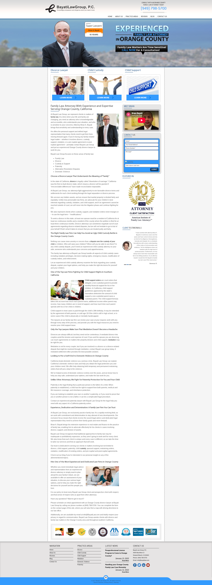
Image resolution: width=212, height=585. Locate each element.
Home (110, 17)
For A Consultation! (141, 50)
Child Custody (81, 553)
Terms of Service (98, 582)
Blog (152, 17)
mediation (112, 340)
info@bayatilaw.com (143, 560)
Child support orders (93, 280)
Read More (125, 560)
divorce (73, 181)
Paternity (80, 564)
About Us (119, 17)
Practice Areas (132, 17)
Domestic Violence (83, 561)
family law (54, 117)
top (106, 577)
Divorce (79, 550)
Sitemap (116, 582)
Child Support (81, 556)
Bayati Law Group (101, 580)
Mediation (80, 559)
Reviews (144, 17)
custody (83, 448)
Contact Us (162, 17)
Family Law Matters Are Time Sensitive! (141, 47)
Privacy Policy (108, 582)
